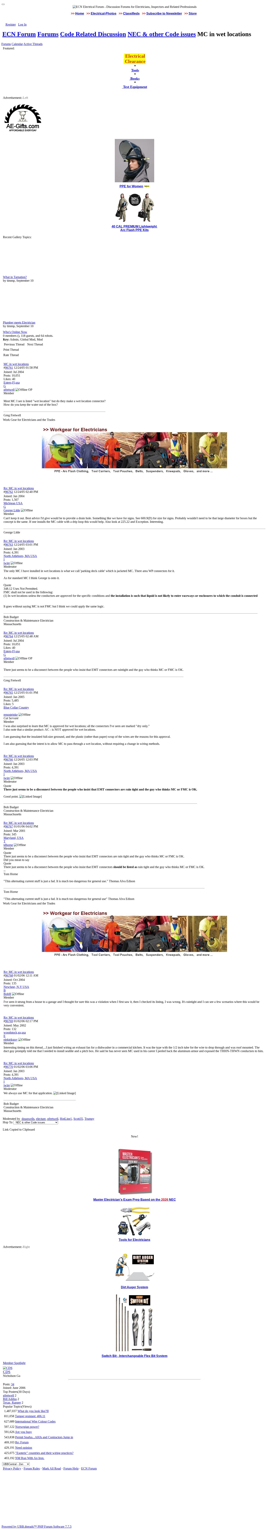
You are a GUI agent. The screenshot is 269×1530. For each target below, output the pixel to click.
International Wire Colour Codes (35, 1421)
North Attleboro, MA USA (20, 556)
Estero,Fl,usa (12, 382)
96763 (9, 544)
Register (11, 24)
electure (41, 1118)
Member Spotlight (14, 1363)
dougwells (28, 1118)
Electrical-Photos (103, 13)
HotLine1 (66, 1118)
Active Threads (33, 44)
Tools (135, 70)
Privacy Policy (12, 1468)
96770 (9, 1066)
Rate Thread (11, 355)
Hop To (7, 1122)
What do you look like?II (33, 1411)
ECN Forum (19, 34)
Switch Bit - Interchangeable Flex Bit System (134, 1356)
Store (193, 13)
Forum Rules (32, 1468)
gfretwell (52, 1118)
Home (79, 13)
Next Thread (35, 344)
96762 (9, 491)
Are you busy (23, 1432)
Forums (47, 34)
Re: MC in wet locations (19, 488)
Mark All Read (51, 1468)
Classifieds (131, 13)
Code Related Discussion (93, 34)
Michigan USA (13, 503)
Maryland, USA (14, 838)
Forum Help (71, 1468)
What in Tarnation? (15, 277)
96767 (9, 826)
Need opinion (23, 1447)
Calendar (17, 44)
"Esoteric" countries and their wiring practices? (44, 1453)
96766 (9, 759)
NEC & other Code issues (162, 34)
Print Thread (11, 349)
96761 (9, 367)
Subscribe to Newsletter (164, 13)
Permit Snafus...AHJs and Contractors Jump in (44, 1437)
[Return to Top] (3, 4)
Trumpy (89, 1118)
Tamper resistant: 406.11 (30, 1416)
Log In (22, 24)
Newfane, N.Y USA (16, 987)
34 (12, 1384)
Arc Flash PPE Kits (134, 230)
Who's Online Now (15, 332)
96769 (9, 1021)
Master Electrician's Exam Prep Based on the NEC (134, 1199)
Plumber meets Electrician (19, 322)
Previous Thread (14, 344)
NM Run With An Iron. (29, 1458)
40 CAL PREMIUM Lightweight (135, 226)
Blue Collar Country (16, 707)
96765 (9, 692)
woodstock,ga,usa (15, 1032)
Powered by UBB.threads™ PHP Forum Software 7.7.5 (36, 1526)
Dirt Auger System (134, 1287)
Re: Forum (22, 1442)
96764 (9, 636)
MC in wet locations (16, 364)
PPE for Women (131, 186)
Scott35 (78, 1118)
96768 (9, 975)
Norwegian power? (27, 1426)
